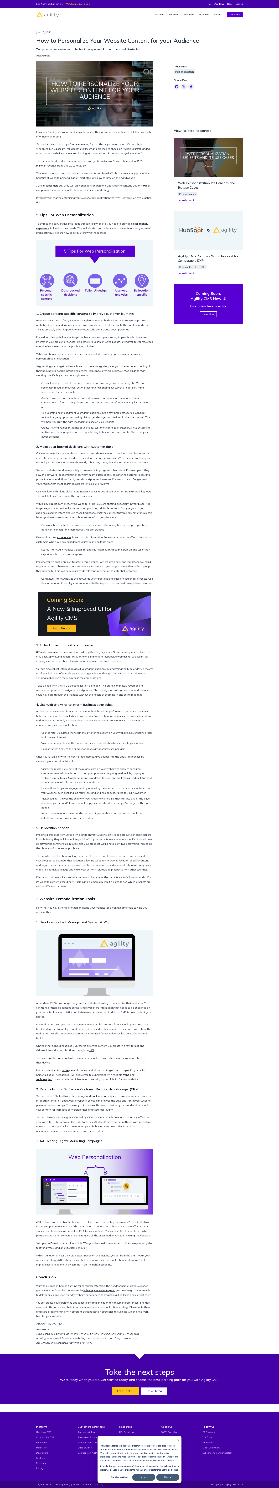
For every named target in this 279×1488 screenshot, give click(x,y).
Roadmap (41, 1463)
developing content (56, 503)
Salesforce (82, 1122)
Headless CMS (43, 1432)
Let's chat (235, 14)
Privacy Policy (167, 1460)
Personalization (184, 71)
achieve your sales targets (99, 1290)
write (65, 1070)
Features (40, 1458)
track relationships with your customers (115, 1096)
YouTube (207, 1437)
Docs (229, 3)
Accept (143, 1477)
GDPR (76, 1484)
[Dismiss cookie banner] (178, 1440)
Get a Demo (153, 1391)
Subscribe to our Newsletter (217, 1452)
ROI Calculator (126, 1432)
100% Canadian (169, 1432)
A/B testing (43, 1222)
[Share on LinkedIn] (177, 87)
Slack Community (211, 1447)
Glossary (98, 1484)
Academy (219, 3)
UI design (66, 690)
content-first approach (56, 1058)
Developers (42, 1452)
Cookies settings (119, 1477)
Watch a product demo (77, 3)
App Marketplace (87, 1432)
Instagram (207, 1442)
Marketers (41, 1447)
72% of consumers (47, 185)
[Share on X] (184, 87)
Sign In (239, 3)
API (91, 1050)
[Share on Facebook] (191, 87)
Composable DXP (45, 1437)
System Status (45, 1484)
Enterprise (41, 1442)
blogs (141, 503)
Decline (167, 1477)
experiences (64, 537)
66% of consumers (47, 652)
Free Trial (123, 1391)
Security (86, 1484)
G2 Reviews (208, 1432)
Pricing (39, 1468)
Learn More (208, 314)
